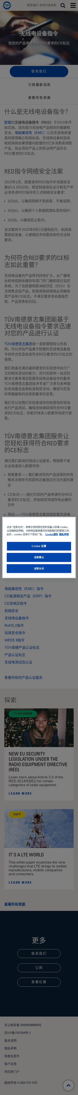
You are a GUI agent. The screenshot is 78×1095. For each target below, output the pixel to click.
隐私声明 (64, 534)
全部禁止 (39, 557)
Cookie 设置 (39, 546)
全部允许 (39, 568)
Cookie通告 (51, 534)
